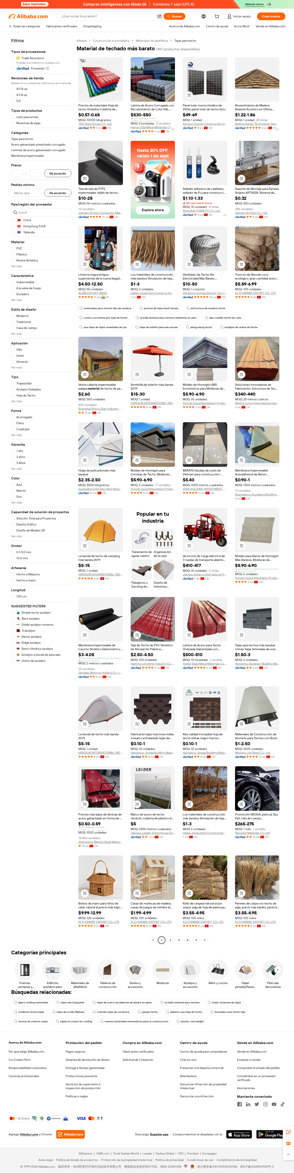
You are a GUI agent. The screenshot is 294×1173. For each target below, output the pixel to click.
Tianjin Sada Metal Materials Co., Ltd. (205, 663)
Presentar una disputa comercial (201, 1068)
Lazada (147, 1153)
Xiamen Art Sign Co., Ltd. (251, 213)
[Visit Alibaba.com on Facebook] (239, 1104)
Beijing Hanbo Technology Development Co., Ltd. (257, 124)
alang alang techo (201, 327)
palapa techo (150, 1011)
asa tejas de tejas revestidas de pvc (105, 327)
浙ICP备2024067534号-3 (257, 1166)
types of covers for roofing (76, 1021)
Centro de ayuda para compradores (203, 1051)
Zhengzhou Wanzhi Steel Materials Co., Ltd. (100, 842)
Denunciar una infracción (197, 1096)
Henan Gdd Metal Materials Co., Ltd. (153, 127)
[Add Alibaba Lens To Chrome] (70, 1134)
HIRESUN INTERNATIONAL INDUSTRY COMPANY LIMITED (153, 403)
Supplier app (159, 1134)
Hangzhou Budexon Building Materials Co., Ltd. (257, 663)
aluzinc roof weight (192, 1021)
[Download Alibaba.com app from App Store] (239, 1134)
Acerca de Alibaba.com (25, 1042)
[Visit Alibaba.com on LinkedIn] (248, 1104)
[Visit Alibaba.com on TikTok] (282, 1104)
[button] (159, 16)
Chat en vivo (188, 1059)
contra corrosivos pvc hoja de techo (105, 317)
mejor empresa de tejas (226, 1002)
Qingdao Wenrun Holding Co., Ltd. (100, 672)
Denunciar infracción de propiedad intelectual (203, 1086)
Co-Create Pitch (20, 1059)
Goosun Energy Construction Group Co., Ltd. (205, 124)
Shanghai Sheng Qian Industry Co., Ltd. (100, 408)
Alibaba (81, 40)
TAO (180, 1153)
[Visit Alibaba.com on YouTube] (274, 1104)
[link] (288, 1132)
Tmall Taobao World (126, 1153)
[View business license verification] (186, 1166)
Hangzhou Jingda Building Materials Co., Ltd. (153, 752)
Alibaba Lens (29, 1134)
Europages (209, 1153)
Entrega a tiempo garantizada (85, 1068)
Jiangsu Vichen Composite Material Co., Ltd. (100, 213)
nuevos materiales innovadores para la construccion (136, 1021)
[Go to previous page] (153, 940)
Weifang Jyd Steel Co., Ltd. (253, 752)
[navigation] (41, 491)
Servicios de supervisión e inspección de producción (83, 1086)
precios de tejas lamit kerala (161, 308)
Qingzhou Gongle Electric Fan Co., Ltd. (205, 293)
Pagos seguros (75, 1051)
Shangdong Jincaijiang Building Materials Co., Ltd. (257, 494)
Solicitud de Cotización (138, 1059)
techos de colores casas (33, 1021)
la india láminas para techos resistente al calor (168, 317)
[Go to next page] (205, 940)
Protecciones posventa (81, 1076)
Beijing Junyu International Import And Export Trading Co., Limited (257, 403)
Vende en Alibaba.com (252, 1051)
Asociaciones (246, 1088)
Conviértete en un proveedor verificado (256, 1078)
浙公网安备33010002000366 (217, 1166)
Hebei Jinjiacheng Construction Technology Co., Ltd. (153, 293)
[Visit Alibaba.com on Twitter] (256, 1104)
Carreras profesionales (24, 1076)
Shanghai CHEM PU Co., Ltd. (201, 210)
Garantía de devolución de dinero (88, 1059)
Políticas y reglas (77, 1096)
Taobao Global (164, 1153)
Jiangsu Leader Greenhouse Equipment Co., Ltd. (153, 833)
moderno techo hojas (31, 1011)
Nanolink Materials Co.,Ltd (252, 833)
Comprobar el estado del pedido (258, 1068)
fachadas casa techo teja (230, 1011)
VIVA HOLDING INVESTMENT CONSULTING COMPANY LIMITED (205, 489)
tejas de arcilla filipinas (70, 1011)
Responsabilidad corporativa (27, 1068)
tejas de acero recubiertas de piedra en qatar (124, 1002)
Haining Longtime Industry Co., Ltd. (153, 663)
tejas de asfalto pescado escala (158, 327)
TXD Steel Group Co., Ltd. (95, 124)
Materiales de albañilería (152, 40)
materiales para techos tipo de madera (107, 308)
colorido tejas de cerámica (113, 1011)
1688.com (102, 1153)
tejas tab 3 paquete (72, 1002)
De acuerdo (58, 173)
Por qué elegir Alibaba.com (26, 1051)
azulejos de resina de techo (241, 327)
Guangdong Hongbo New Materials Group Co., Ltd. (100, 489)
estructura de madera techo (208, 308)
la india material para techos (182, 1002)
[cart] (217, 17)
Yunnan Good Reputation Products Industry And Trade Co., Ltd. (205, 403)
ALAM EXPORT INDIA (92, 293)
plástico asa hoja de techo (186, 1011)
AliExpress (86, 1153)
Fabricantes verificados (138, 1051)
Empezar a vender (249, 1059)
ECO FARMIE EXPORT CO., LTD (255, 293)
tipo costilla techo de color (225, 317)
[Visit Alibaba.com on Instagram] (265, 1104)
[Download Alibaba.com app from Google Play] (270, 1134)
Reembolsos (188, 1076)
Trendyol (193, 1153)
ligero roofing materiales (33, 1002)
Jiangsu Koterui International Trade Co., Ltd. (205, 574)
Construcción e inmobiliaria (111, 40)
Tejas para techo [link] (185, 40)
